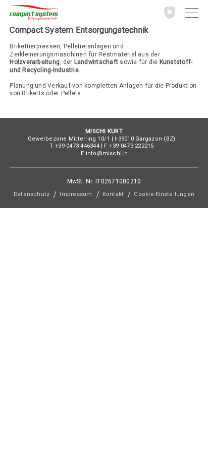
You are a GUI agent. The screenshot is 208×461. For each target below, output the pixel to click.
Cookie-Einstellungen (164, 194)
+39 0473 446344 (77, 146)
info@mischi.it (106, 153)
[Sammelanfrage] (169, 12)
